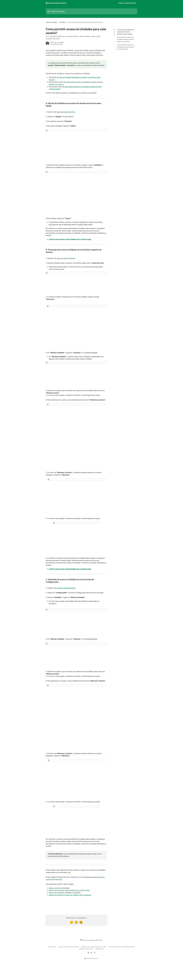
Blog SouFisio (99, 949)
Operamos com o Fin (92, 958)
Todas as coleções (51, 22)
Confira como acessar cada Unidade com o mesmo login (70, 239)
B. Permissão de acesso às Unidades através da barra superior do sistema (125, 39)
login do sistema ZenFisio (66, 112)
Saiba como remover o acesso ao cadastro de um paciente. (70, 895)
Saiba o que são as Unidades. (59, 888)
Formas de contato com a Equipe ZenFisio (121, 947)
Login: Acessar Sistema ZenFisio (68, 947)
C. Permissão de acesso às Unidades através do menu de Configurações (125, 47)
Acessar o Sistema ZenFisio (127, 3)
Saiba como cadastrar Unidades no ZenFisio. (65, 892)
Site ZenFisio (52, 947)
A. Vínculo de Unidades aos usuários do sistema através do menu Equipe (125, 32)
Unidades (62, 22)
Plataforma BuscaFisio (86, 949)
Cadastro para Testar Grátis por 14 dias (93, 947)
